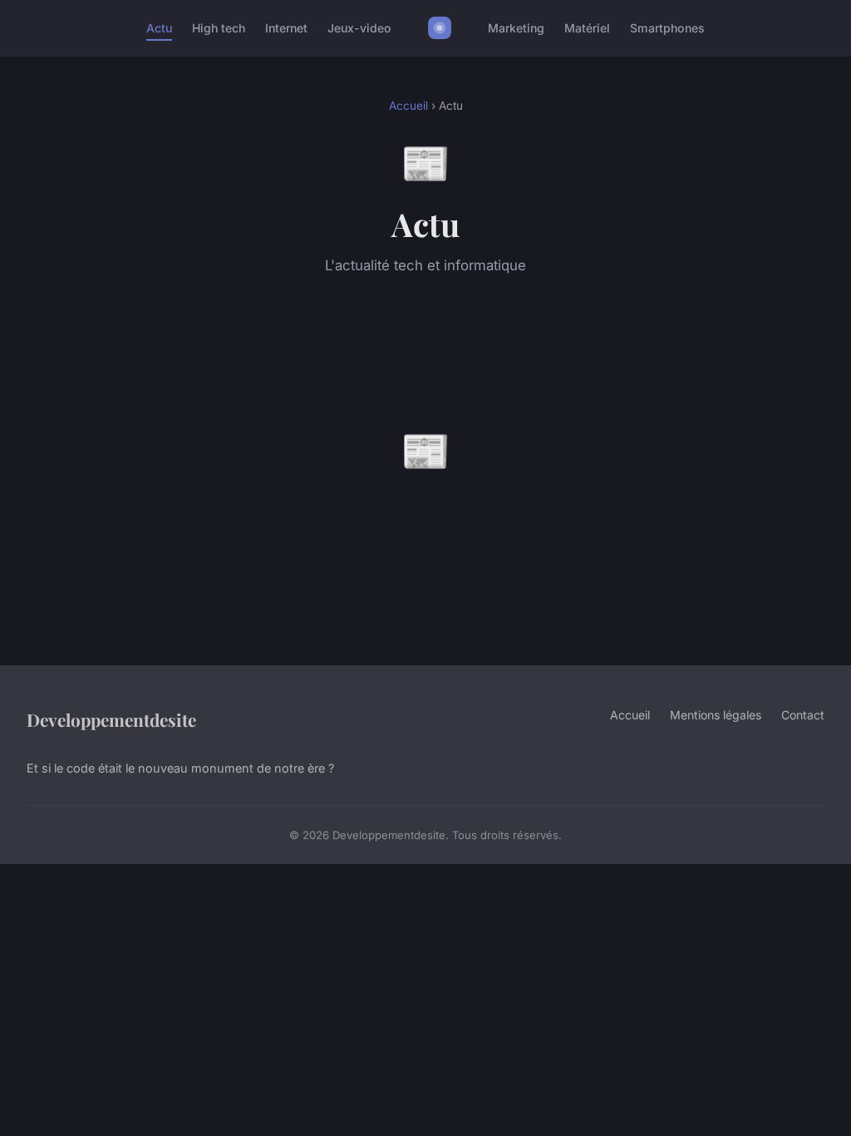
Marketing (516, 28)
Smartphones (667, 28)
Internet (286, 28)
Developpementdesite (111, 719)
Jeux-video (359, 28)
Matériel (587, 28)
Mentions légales (715, 715)
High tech (218, 28)
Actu (159, 28)
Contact (802, 715)
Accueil (408, 105)
